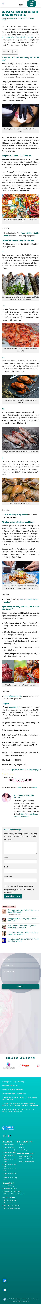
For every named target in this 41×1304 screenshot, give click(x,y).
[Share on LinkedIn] (30, 780)
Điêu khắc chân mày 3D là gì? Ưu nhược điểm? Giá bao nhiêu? (23, 911)
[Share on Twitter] (18, 780)
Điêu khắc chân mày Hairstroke (14, 1194)
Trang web (8, 876)
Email (6, 867)
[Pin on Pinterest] (26, 780)
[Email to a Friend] (22, 780)
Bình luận (8, 839)
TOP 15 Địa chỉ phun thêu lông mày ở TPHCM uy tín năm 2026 (22, 926)
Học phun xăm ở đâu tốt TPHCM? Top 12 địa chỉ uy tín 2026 (23, 940)
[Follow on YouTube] (10, 1136)
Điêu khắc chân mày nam (12, 1191)
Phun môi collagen (10, 1152)
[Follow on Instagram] (5, 1136)
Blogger (35, 814)
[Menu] (3, 3)
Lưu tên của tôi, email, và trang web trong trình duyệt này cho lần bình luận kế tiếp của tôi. (19, 889)
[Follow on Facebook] (3, 1136)
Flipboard (28, 814)
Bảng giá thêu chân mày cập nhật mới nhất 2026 (22, 920)
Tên (6, 857)
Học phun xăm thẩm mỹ (11, 1205)
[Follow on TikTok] (8, 1136)
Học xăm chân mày (10, 1200)
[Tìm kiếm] (38, 4)
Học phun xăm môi (10, 1203)
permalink (34, 787)
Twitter (21, 814)
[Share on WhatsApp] (11, 780)
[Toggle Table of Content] (13, 51)
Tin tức (19, 787)
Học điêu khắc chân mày (12, 1208)
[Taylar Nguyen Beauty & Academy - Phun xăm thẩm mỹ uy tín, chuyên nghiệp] (20, 3)
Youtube (17, 817)
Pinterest (24, 817)
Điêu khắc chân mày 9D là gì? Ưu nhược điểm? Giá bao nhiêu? (23, 933)
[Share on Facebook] (15, 780)
